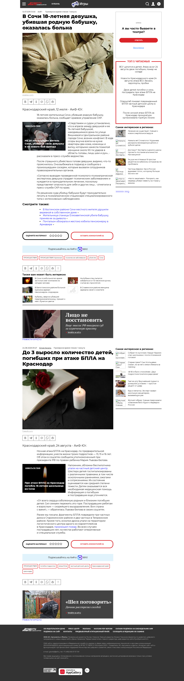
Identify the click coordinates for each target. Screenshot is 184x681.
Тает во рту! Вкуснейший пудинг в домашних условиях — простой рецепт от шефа (143, 383)
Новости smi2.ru (32, 339)
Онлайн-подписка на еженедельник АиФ (134, 629)
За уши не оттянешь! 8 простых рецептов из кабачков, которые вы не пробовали (144, 161)
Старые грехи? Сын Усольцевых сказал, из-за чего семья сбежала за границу (144, 364)
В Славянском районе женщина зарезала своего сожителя (94, 288)
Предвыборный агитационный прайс (92, 632)
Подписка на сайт (52, 632)
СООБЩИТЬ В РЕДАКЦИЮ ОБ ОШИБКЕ (128, 632)
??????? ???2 (122, 192)
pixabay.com (27, 95)
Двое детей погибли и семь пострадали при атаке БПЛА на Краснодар (138, 92)
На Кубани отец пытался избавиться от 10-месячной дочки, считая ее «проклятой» (95, 280)
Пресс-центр (73, 629)
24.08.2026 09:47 (29, 348)
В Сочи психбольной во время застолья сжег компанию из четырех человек (48, 280)
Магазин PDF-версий (103, 629)
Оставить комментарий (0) (92, 236)
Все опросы (138, 48)
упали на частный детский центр (88, 468)
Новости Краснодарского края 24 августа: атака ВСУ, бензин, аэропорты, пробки (139, 81)
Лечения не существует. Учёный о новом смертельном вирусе (143, 132)
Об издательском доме (54, 629)
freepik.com (27, 431)
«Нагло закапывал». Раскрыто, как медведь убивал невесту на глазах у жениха (144, 180)
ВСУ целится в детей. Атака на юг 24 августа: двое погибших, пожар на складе (138, 69)
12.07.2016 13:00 (28, 12)
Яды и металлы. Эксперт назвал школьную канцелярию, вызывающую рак (142, 393)
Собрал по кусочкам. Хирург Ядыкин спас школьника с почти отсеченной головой (144, 355)
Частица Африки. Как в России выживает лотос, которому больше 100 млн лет (144, 171)
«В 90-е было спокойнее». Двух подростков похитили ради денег (143, 373)
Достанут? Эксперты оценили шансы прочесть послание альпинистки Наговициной (144, 152)
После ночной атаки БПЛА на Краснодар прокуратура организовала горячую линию (139, 115)
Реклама (87, 629)
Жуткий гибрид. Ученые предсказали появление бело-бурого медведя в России (144, 402)
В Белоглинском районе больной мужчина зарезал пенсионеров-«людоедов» (50, 289)
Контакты (67, 632)
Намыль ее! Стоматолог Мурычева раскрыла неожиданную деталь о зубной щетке (143, 142)
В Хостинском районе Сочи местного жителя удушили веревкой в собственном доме (74, 211)
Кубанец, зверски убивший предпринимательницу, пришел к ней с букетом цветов (50, 299)
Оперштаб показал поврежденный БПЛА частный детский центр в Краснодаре (138, 104)
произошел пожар (65, 526)
